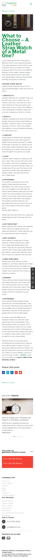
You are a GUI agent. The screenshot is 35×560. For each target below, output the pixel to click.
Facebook (3, 372)
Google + (16, 372)
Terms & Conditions (21, 553)
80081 (23, 355)
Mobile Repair (7, 499)
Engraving (6, 513)
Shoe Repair (7, 506)
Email (20, 372)
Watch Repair (7, 504)
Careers (5, 484)
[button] (31, 4)
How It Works (7, 481)
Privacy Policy (7, 553)
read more (6, 430)
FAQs (4, 488)
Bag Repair (6, 508)
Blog (4, 486)
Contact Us (6, 491)
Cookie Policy (7, 550)
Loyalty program (8, 493)
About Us (5, 479)
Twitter (7, 372)
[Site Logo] (9, 3)
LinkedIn (11, 372)
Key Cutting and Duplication (13, 511)
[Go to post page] (17, 406)
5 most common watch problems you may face (13, 419)
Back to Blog (9, 11)
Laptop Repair (7, 501)
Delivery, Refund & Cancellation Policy (16, 548)
